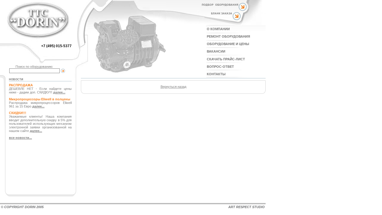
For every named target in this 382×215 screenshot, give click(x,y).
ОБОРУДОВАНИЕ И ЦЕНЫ (228, 44)
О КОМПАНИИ (218, 29)
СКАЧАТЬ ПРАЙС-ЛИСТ (226, 59)
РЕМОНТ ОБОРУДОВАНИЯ (228, 36)
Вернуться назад (173, 86)
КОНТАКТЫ (216, 74)
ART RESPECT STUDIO (246, 207)
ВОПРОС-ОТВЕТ (220, 66)
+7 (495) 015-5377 (56, 46)
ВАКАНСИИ (216, 51)
